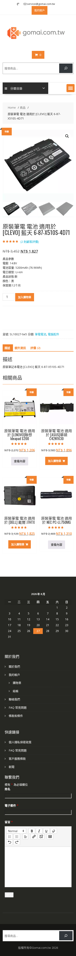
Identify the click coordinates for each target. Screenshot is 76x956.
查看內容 (19, 461)
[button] (70, 88)
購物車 (17, 683)
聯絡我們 (14, 699)
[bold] (32, 831)
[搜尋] (65, 68)
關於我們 (14, 666)
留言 (9, 822)
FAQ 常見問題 (18, 707)
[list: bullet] (17, 836)
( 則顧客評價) (29, 242)
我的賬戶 (39, 10)
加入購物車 (24, 297)
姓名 (7, 789)
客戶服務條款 (17, 758)
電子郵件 (11, 805)
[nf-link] (34, 836)
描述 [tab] (7, 348)
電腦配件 (53, 334)
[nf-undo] (9, 842)
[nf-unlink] (41, 836)
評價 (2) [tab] (35, 348)
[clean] (53, 831)
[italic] (39, 831)
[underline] (46, 831)
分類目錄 (16, 88)
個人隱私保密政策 (20, 742)
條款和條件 (16, 716)
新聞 (11, 767)
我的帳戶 (14, 675)
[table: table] (50, 836)
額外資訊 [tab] (20, 348)
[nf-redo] (17, 842)
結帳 (15, 691)
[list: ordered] (9, 836)
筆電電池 (40, 334)
